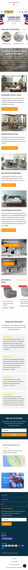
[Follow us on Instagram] (5, 536)
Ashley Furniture (8, 301)
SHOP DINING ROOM (10, 148)
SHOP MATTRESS (9, 230)
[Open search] (19, 12)
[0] (25, 12)
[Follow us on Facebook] (2, 536)
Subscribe (14, 434)
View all (24, 29)
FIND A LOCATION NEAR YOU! (14, 8)
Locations (5, 447)
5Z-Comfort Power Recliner (8, 304)
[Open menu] (2, 12)
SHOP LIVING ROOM (10, 109)
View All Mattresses (21, 280)
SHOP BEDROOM (9, 185)
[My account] (22, 12)
